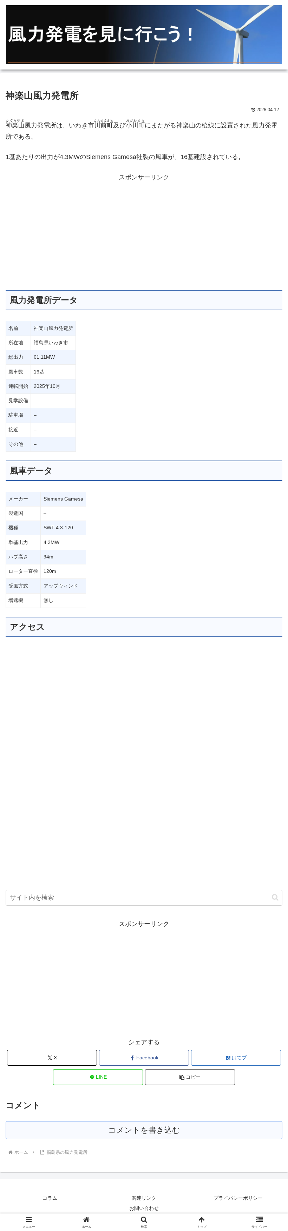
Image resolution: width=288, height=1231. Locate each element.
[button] (275, 897)
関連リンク (144, 1198)
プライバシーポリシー (238, 1198)
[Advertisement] (144, 232)
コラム (49, 1198)
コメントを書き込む (144, 1130)
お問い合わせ (144, 1208)
